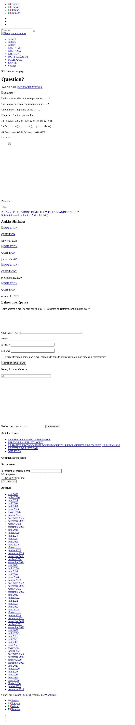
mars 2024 (13, 577)
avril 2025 (13, 541)
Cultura (12, 42)
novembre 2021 (16, 621)
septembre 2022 (16, 591)
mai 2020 (13, 674)
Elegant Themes (21, 694)
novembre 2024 (16, 556)
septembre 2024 (16, 562)
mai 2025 (13, 538)
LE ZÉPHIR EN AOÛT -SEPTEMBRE (29, 439)
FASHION (13, 53)
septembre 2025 (16, 526)
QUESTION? (9, 271)
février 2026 (14, 512)
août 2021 (13, 630)
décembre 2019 (16, 689)
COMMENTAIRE (11, 332)
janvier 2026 (14, 515)
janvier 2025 (14, 550)
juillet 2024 (14, 568)
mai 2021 (13, 639)
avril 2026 (13, 506)
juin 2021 (13, 636)
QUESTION (8, 234)
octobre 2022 (15, 588)
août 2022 (13, 594)
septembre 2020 (16, 662)
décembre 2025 (16, 518)
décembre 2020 (16, 653)
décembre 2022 (16, 583)
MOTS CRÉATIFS (18, 56)
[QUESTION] (9, 227)
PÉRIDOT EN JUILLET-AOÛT (25, 442)
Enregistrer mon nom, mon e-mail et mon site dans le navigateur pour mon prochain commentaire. (56, 357)
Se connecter (9, 481)
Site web (5, 350)
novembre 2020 (16, 656)
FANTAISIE (14, 47)
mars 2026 (13, 509)
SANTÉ (12, 62)
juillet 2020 (14, 668)
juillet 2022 (14, 597)
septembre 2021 (16, 627)
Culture (12, 44)
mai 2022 (13, 603)
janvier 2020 (14, 686)
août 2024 (13, 565)
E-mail (5, 344)
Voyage (12, 65)
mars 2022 (13, 609)
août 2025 (13, 529)
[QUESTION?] (10, 264)
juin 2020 (13, 671)
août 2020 (13, 665)
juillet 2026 (14, 497)
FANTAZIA (14, 50)
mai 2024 (13, 574)
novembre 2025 (16, 520)
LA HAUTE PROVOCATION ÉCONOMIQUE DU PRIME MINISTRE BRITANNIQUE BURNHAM (64, 445)
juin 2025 (13, 535)
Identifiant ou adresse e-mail (15, 470)
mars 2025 (13, 544)
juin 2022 (13, 600)
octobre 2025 (15, 523)
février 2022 (14, 612)
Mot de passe (8, 474)
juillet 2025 (14, 532)
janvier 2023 (14, 580)
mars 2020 (13, 680)
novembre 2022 (16, 585)
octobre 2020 (15, 659)
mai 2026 (13, 503)
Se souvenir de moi (15, 477)
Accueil (12, 39)
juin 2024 (13, 571)
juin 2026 (13, 500)
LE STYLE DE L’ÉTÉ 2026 (23, 448)
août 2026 (13, 494)
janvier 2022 (14, 615)
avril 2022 (13, 606)
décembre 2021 (16, 618)
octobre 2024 (15, 559)
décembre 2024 (16, 553)
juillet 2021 (14, 633)
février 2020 (14, 683)
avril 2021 (13, 642)
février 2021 (14, 648)
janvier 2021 (14, 650)
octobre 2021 (15, 624)
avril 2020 (13, 677)
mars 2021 (13, 645)
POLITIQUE (15, 59)
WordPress (50, 694)
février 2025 (14, 547)
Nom (5, 338)
